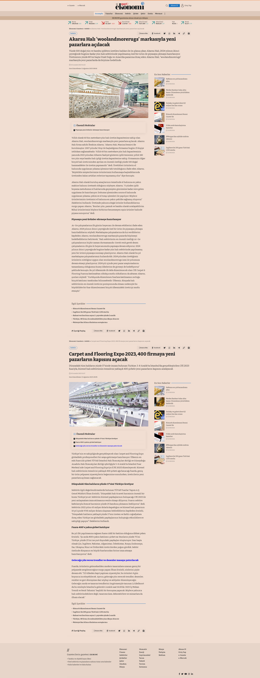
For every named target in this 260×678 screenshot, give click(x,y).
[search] (167, 6)
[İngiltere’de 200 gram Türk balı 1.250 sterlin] (159, 150)
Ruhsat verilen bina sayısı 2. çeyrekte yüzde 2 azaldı (94, 315)
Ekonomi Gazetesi (76, 29)
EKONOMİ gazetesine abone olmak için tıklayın (130, 18)
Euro (107, 22)
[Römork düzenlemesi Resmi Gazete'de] (159, 117)
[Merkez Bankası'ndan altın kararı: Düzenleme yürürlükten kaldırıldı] (159, 93)
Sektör (87, 29)
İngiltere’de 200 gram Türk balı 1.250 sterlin (91, 312)
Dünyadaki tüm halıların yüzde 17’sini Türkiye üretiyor (96, 438)
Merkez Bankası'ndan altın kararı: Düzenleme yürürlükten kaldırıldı (178, 92)
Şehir (87, 641)
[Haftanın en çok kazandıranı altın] (159, 82)
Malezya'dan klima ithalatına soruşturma (90, 322)
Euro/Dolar (126, 22)
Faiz (173, 22)
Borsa (74, 22)
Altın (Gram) (143, 22)
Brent (187, 22)
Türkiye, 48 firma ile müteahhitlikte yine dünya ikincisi (96, 319)
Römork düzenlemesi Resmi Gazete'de (89, 309)
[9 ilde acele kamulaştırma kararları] (159, 128)
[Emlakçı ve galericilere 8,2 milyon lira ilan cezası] (159, 106)
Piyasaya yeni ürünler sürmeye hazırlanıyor (92, 130)
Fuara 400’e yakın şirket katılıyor (88, 442)
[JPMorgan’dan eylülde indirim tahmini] (159, 139)
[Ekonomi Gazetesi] (130, 6)
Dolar (91, 22)
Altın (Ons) (159, 22)
